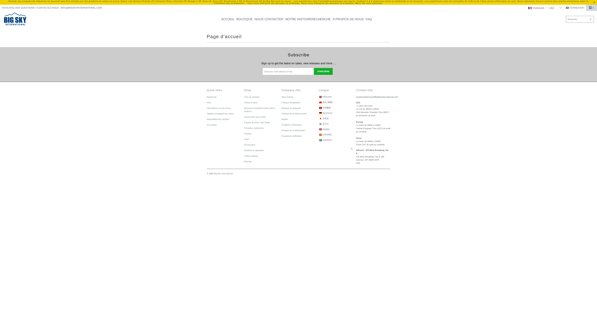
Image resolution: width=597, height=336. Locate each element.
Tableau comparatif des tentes (220, 113)
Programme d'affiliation (291, 136)
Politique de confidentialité (293, 130)
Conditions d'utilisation (291, 125)
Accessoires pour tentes (255, 117)
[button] (538, 8)
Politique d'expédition (290, 102)
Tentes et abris (250, 102)
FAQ (209, 102)
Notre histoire (287, 97)
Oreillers (248, 134)
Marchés (248, 161)
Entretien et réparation (254, 150)
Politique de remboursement (294, 113)
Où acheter (212, 125)
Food (246, 139)
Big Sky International (223, 173)
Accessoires (249, 145)
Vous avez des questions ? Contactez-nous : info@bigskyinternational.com (52, 7)
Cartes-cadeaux (251, 156)
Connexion (576, 7)
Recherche (211, 97)
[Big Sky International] (15, 19)
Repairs (284, 119)
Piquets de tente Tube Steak (257, 122)
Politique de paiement (291, 108)
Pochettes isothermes (254, 128)
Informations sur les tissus (219, 108)
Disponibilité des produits (218, 119)
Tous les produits (251, 97)
